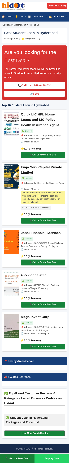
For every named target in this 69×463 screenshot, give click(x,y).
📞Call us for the (43, 155)
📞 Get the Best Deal (17, 458)
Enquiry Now (52, 458)
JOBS (23, 16)
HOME (10, 16)
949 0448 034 (42, 85)
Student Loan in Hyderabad (26, 25)
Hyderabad (7, 25)
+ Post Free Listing (57, 5)
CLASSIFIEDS (40, 16)
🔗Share (34, 94)
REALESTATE (60, 16)
